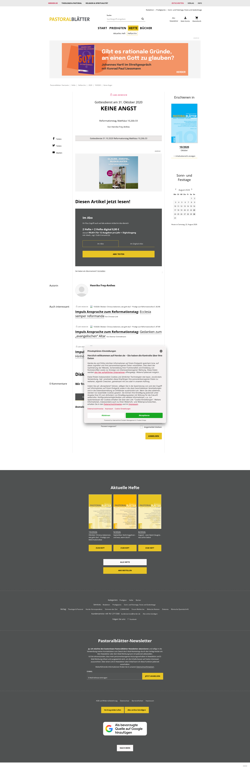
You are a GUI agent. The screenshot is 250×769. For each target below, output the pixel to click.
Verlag (191, 3)
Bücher (146, 28)
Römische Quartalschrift (180, 609)
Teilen (59, 139)
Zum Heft (100, 548)
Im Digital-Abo (136, 243)
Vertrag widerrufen (112, 710)
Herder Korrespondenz (94, 609)
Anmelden (101, 271)
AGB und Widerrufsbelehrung (106, 701)
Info (200, 3)
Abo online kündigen (150, 614)
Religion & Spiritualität (97, 3)
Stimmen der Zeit (111, 609)
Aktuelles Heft (119, 33)
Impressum (150, 701)
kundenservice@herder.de (130, 614)
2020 (90, 85)
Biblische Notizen (153, 609)
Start (102, 28)
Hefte (133, 28)
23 (194, 210)
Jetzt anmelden (152, 676)
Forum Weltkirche (138, 609)
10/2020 (98, 85)
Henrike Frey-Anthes (120, 126)
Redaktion (150, 10)
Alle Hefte (125, 562)
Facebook (133, 619)
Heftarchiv (132, 33)
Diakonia (165, 609)
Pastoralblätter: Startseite (59, 85)
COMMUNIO (124, 609)
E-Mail (89, 671)
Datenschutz (124, 701)
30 (194, 214)
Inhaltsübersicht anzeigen (185, 156)
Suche (109, 15)
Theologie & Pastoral (72, 3)
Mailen (59, 153)
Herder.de (53, 3)
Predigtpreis (161, 10)
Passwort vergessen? (108, 426)
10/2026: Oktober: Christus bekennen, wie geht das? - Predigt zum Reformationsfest (123, 307)
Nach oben (125, 748)
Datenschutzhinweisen (145, 667)
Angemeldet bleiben (153, 427)
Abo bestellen (125, 570)
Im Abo (100, 243)
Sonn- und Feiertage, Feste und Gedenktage (185, 10)
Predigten (117, 28)
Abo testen (118, 254)
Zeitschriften (178, 3)
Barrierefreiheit (137, 701)
